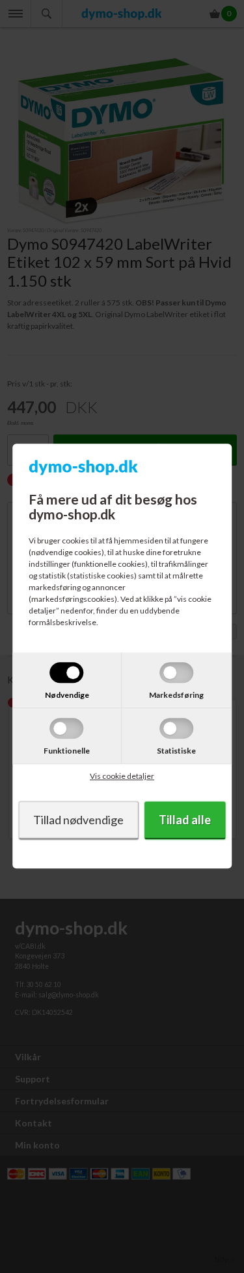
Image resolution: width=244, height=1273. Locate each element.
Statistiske (176, 750)
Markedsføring (176, 695)
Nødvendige (67, 695)
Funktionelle (67, 750)
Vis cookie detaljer (122, 776)
